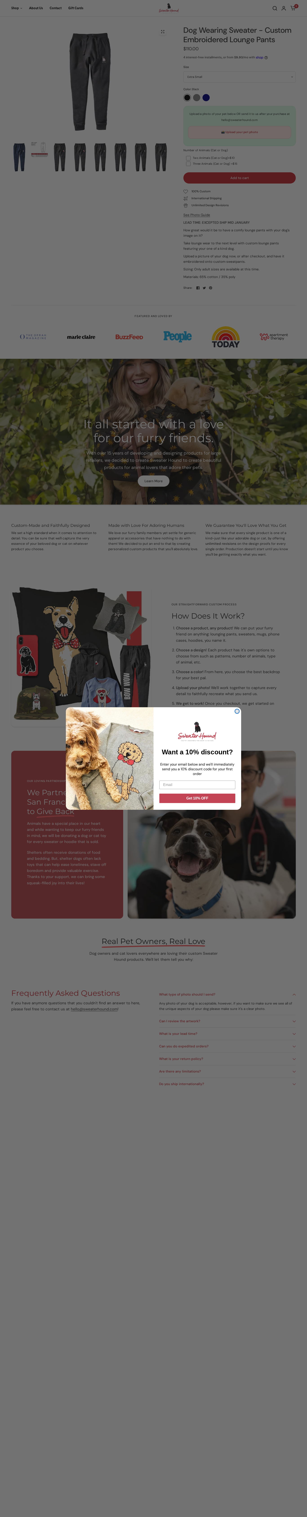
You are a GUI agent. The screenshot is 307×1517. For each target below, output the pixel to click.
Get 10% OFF (197, 798)
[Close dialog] (237, 711)
